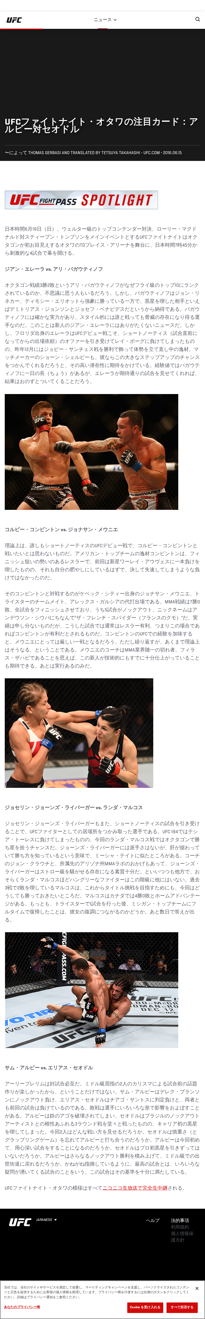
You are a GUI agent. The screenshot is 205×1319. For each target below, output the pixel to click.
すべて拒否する (182, 1307)
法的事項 (180, 1221)
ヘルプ (153, 1221)
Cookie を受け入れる (145, 1307)
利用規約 (180, 1227)
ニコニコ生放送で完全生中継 (135, 1188)
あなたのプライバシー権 (22, 1307)
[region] (102, 1299)
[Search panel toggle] (197, 19)
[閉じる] (197, 1288)
